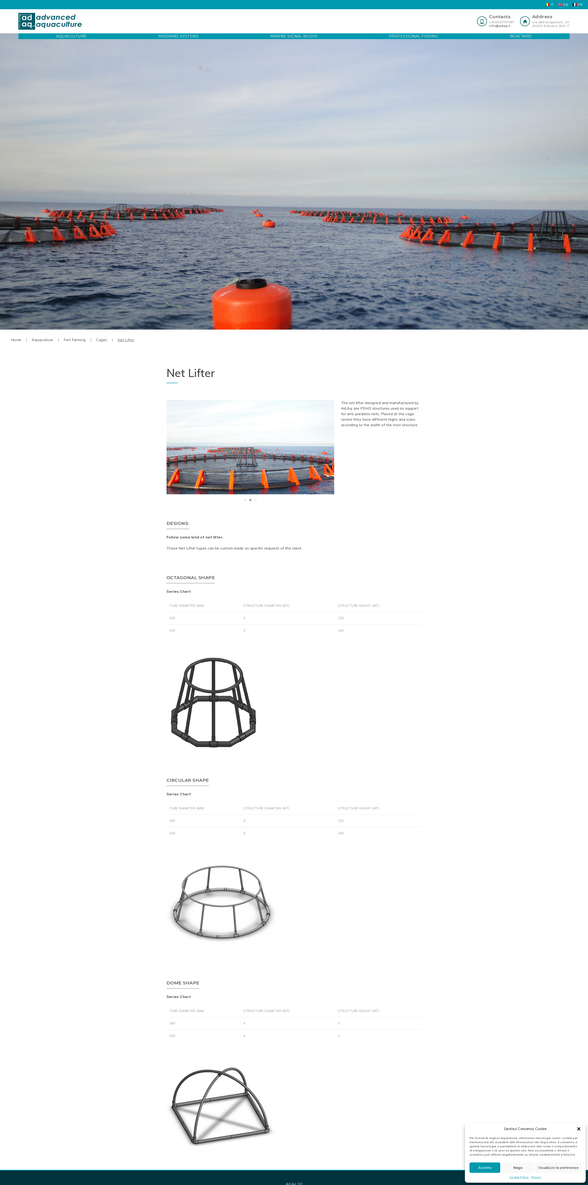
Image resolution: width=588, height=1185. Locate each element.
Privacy (536, 1177)
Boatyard (521, 36)
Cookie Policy (519, 1177)
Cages (101, 339)
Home (16, 339)
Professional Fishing (413, 36)
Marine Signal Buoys (293, 36)
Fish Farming (75, 339)
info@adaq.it (499, 26)
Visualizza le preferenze (558, 1167)
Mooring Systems (178, 36)
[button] (579, 1129)
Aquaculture (71, 36)
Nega (517, 1167)
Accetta (485, 1167)
